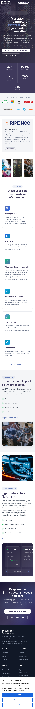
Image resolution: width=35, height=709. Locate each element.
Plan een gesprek (23, 2)
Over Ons (5, 653)
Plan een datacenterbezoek (11, 539)
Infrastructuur (23, 660)
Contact (4, 656)
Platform (22, 653)
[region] (17, 693)
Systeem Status (7, 677)
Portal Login (6, 673)
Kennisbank (5, 670)
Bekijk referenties (17, 617)
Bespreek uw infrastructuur (11, 418)
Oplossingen (23, 656)
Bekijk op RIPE (10, 148)
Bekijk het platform (11, 55)
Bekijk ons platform (16, 364)
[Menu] (32, 2)
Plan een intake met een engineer (15, 50)
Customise (17, 700)
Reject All (17, 705)
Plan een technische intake (17, 611)
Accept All (17, 695)
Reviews (4, 660)
